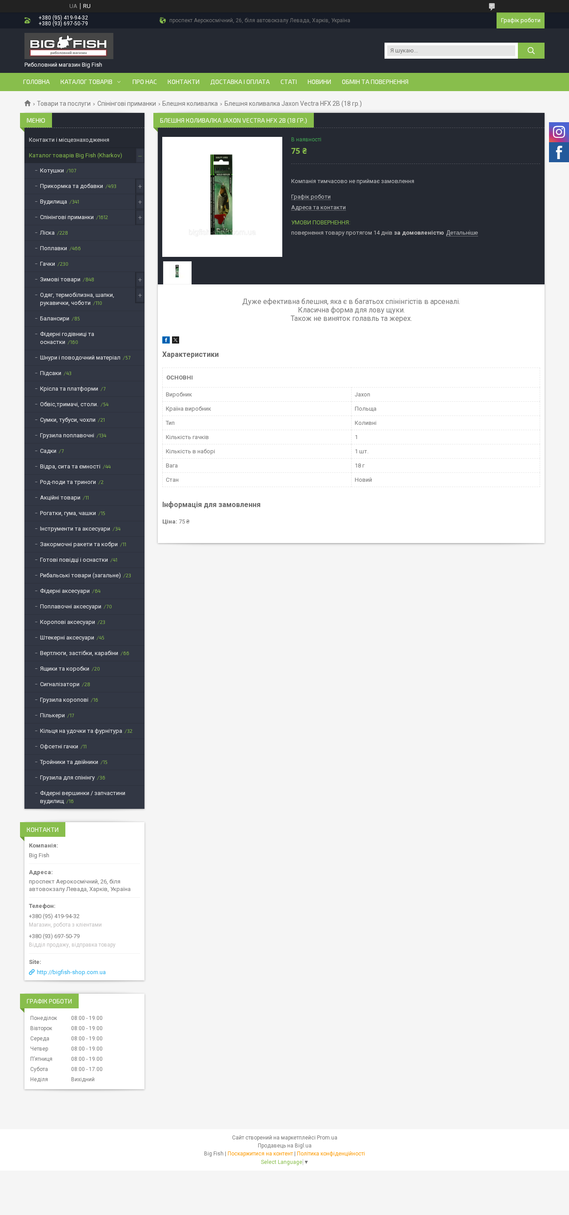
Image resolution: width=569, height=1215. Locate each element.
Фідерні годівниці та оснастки (67, 338)
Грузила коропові (64, 699)
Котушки (52, 170)
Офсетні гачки (59, 746)
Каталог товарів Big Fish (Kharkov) (75, 155)
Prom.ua (327, 1138)
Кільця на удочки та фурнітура (81, 730)
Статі (288, 82)
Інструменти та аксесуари (75, 528)
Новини (319, 82)
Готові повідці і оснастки (74, 559)
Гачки (47, 263)
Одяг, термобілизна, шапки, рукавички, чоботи (77, 299)
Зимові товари (60, 279)
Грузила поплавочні (67, 435)
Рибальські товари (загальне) (80, 575)
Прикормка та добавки (71, 186)
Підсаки (50, 373)
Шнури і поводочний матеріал (80, 357)
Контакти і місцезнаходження (69, 139)
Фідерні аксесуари (65, 591)
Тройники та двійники (69, 762)
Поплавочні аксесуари (70, 606)
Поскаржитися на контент (260, 1154)
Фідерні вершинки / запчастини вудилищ (82, 797)
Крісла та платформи (69, 388)
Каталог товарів (86, 82)
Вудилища (53, 201)
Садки (48, 451)
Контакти (184, 82)
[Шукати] (531, 51)
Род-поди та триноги (68, 482)
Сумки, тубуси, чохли (68, 419)
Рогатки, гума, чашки (68, 513)
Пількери (52, 715)
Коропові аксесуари (67, 622)
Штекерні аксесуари (67, 637)
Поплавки (53, 248)
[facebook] (166, 341)
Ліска (47, 232)
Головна (36, 82)
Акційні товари (60, 497)
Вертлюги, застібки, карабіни (79, 653)
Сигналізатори (60, 684)
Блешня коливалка (190, 103)
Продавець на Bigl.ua (285, 1146)
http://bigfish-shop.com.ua (71, 972)
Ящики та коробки (64, 668)
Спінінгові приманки (126, 103)
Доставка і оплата (240, 82)
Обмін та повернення (375, 82)
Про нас (144, 82)
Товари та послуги (64, 103)
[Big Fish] (68, 47)
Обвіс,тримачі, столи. (69, 404)
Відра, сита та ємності (70, 466)
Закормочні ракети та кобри (79, 544)
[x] (175, 341)
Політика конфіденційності (331, 1154)
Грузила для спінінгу (67, 777)
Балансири (54, 318)
